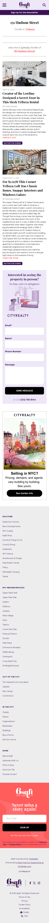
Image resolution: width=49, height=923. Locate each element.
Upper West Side (10, 593)
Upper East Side (10, 597)
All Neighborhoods (11, 666)
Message (10, 365)
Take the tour (10, 258)
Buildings (7, 730)
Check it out (9, 138)
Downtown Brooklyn (12, 647)
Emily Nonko (11, 106)
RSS (26, 916)
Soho (5, 620)
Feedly (26, 912)
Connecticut (8, 696)
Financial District (10, 634)
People (6, 712)
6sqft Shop (7, 535)
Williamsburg (8, 652)
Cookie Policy (24, 905)
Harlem (6, 602)
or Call (24, 399)
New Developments (11, 526)
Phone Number (13, 351)
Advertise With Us (10, 760)
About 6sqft (8, 756)
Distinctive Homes (12, 143)
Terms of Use (24, 897)
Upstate (6, 687)
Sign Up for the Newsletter (24, 12)
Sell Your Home (9, 739)
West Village (8, 615)
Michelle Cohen (12, 199)
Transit (5, 576)
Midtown (6, 606)
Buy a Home (8, 735)
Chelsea (6, 611)
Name (8, 338)
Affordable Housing (11, 572)
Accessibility (24, 908)
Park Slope (7, 643)
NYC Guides (8, 531)
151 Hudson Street (24, 51)
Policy (5, 567)
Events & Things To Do (12, 540)
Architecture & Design (12, 558)
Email (8, 325)
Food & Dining (9, 544)
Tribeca (30, 29)
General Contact (10, 774)
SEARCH (44, 5)
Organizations (9, 721)
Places (5, 717)
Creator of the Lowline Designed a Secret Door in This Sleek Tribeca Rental (21, 97)
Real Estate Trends (11, 563)
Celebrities (7, 549)
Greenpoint (7, 656)
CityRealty (33, 859)
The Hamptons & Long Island (15, 682)
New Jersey (8, 691)
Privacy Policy (15, 844)
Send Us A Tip (9, 770)
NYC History (8, 554)
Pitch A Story (8, 765)
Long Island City (10, 661)
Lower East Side (10, 629)
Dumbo (6, 638)
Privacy (24, 901)
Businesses (7, 726)
